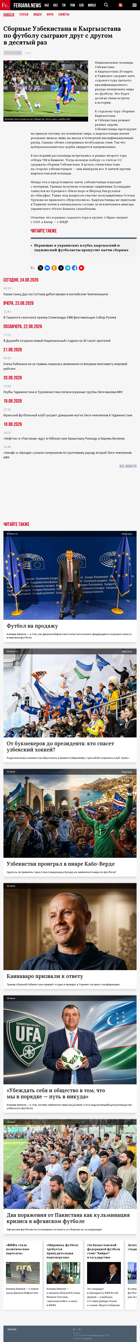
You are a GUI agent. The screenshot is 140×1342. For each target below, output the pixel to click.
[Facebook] (74, 268)
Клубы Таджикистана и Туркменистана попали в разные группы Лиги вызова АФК (62, 392)
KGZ (55, 5)
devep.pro (88, 1338)
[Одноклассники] (54, 268)
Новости (8, 14)
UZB (81, 5)
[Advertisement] (70, 496)
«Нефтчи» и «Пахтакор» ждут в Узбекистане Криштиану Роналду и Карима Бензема (64, 438)
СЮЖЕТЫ (64, 14)
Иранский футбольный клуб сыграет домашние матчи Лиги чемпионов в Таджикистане (67, 415)
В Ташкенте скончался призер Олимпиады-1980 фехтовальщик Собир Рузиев (59, 317)
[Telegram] (68, 268)
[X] (40, 268)
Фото (50, 14)
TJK (64, 5)
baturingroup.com (96, 1335)
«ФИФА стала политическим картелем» (17, 1249)
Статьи (24, 14)
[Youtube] (81, 268)
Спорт (28, 53)
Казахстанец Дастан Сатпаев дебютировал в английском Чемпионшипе (55, 294)
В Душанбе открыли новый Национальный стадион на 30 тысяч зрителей (56, 341)
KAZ (47, 5)
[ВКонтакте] (47, 268)
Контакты (12, 1329)
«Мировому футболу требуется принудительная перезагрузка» (63, 1251)
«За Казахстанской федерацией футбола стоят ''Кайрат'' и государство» (103, 1251)
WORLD (92, 5)
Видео (38, 14)
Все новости (128, 466)
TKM (72, 5)
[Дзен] (61, 268)
